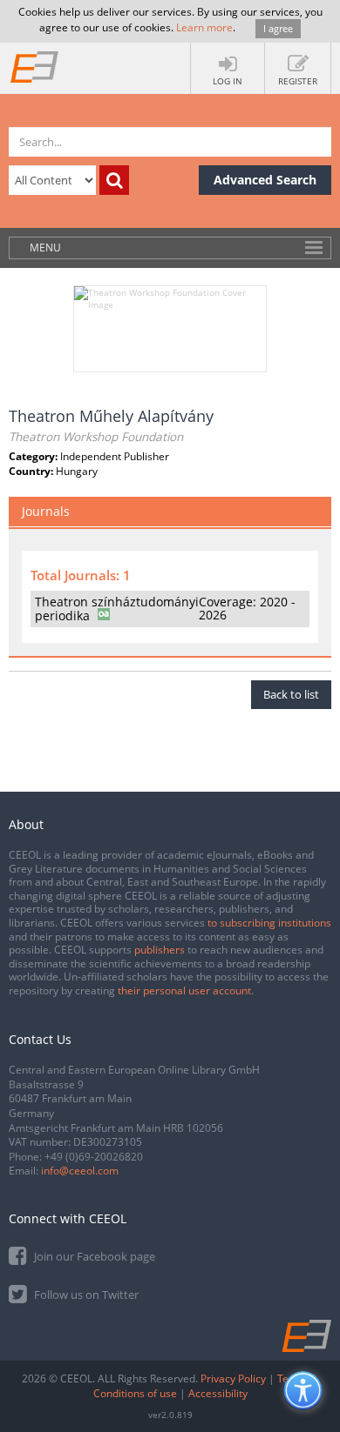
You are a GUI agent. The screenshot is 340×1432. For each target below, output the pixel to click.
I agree (278, 28)
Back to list (291, 694)
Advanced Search (265, 179)
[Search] (114, 180)
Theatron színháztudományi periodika (117, 608)
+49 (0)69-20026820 (93, 1156)
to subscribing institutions (269, 922)
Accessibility (218, 1393)
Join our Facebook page (93, 1256)
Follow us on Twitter (85, 1294)
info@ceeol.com (80, 1170)
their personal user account (184, 990)
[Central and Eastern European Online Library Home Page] (35, 66)
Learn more (204, 27)
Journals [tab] (46, 511)
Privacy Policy (233, 1378)
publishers (159, 949)
